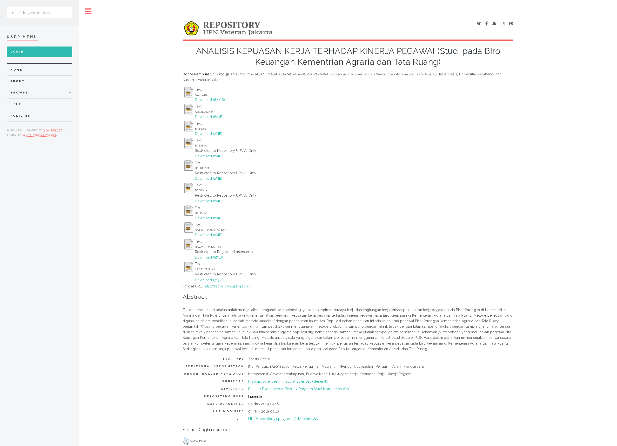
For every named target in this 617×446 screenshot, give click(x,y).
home (16, 69)
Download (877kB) (210, 100)
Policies (20, 115)
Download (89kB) (209, 117)
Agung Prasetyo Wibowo (39, 134)
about (17, 81)
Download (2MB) (208, 134)
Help (15, 104)
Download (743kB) (210, 280)
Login (17, 51)
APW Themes (52, 130)
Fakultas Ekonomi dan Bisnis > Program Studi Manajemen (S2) (298, 389)
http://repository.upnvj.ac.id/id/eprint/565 (283, 419)
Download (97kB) (209, 257)
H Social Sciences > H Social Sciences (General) (288, 381)
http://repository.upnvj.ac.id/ (228, 286)
